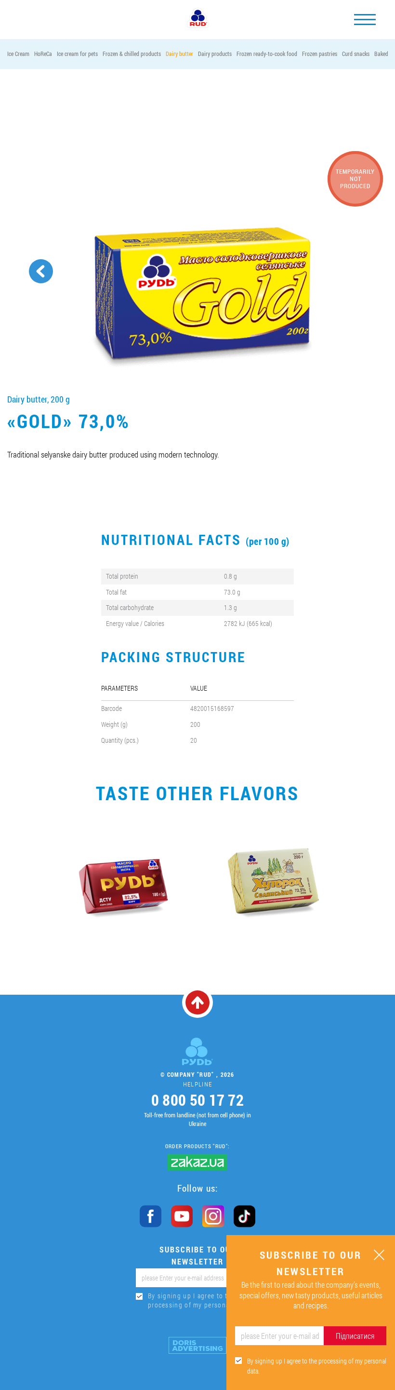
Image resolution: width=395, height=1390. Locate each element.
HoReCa (43, 53)
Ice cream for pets (77, 53)
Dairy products (215, 53)
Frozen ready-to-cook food (267, 53)
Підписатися (355, 1336)
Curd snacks (355, 53)
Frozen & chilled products (132, 53)
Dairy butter (179, 53)
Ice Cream (18, 53)
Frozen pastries (319, 53)
